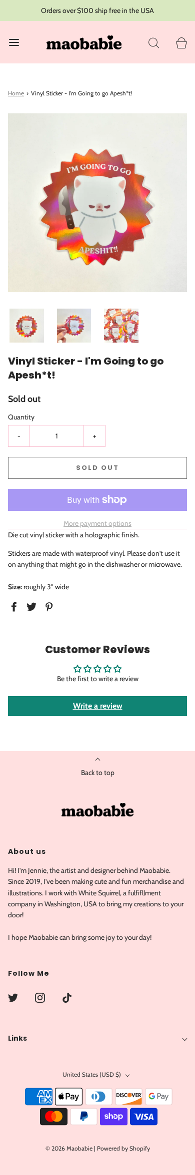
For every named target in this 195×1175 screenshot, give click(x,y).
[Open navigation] (14, 42)
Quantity (21, 416)
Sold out (97, 467)
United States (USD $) (92, 1074)
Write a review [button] (97, 706)
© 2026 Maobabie (69, 1148)
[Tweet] (33, 606)
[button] (27, 326)
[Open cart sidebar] (181, 42)
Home (16, 93)
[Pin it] (50, 606)
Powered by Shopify (123, 1148)
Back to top (97, 772)
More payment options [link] (98, 523)
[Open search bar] (154, 42)
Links (17, 1038)
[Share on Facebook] (15, 606)
